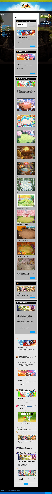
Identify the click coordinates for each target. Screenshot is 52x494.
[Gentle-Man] (17, 415)
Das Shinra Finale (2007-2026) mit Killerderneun (24, 423)
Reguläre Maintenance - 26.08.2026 (6, 29)
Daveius (20, 303)
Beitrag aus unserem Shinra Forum (22, 424)
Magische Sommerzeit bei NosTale (6, 27)
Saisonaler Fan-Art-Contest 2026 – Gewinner (25, 78)
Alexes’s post (21, 406)
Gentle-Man (20, 405)
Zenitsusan (3, 26)
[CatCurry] (17, 428)
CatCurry (20, 427)
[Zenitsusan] (17, 346)
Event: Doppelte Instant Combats (6, 25)
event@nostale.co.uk (20, 273)
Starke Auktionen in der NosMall (23, 302)
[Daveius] (17, 448)
